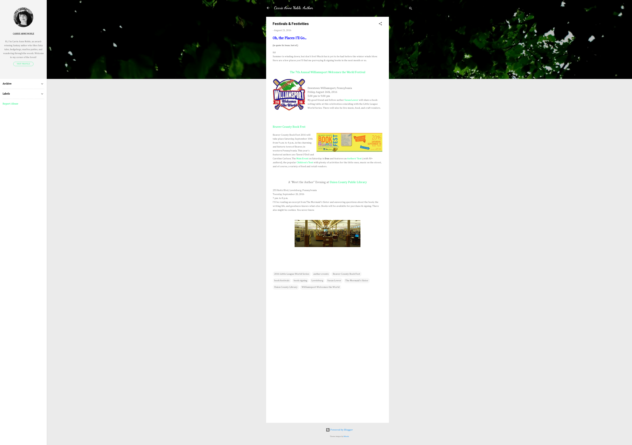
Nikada (346, 436)
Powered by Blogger (341, 430)
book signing (300, 280)
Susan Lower (351, 100)
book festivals (282, 280)
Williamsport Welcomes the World (321, 287)
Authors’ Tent (354, 158)
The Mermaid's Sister (356, 280)
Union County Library (286, 287)
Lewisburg (317, 280)
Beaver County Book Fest (346, 274)
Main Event (302, 158)
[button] (380, 24)
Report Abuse (10, 104)
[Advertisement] (402, 66)
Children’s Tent (305, 162)
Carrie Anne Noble (23, 34)
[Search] (411, 9)
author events (321, 274)
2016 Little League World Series (291, 274)
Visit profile (23, 64)
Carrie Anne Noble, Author (293, 7)
